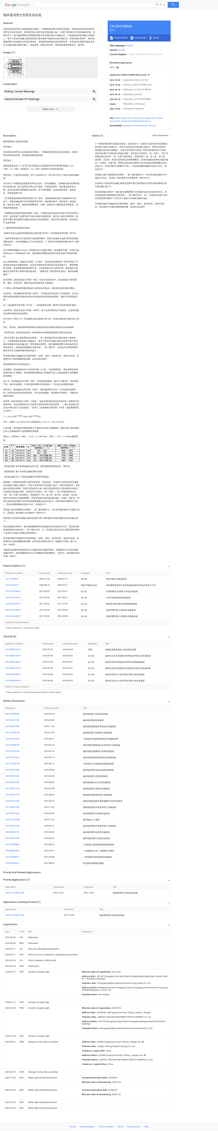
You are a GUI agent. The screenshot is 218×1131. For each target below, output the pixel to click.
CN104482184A (12, 662)
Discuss (152, 125)
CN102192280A (12, 591)
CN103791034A (12, 751)
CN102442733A (12, 610)
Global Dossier (140, 125)
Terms (120, 1126)
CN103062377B (12, 832)
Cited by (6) (138, 118)
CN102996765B (12, 813)
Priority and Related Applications (136, 121)
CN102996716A (12, 826)
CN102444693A (12, 616)
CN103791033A (12, 757)
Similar (155, 38)
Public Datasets (106, 1126)
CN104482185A (12, 655)
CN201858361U (12, 857)
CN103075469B (12, 739)
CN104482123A (12, 668)
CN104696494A (12, 680)
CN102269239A (12, 603)
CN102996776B (12, 838)
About (73, 1126)
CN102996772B (12, 782)
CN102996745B (12, 726)
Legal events (150, 118)
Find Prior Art (140, 38)
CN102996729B (12, 776)
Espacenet (128, 125)
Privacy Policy (133, 1126)
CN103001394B (12, 770)
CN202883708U (12, 850)
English (129, 45)
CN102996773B (12, 788)
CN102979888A (12, 844)
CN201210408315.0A (14, 893)
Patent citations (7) (123, 118)
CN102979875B (12, 732)
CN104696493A (12, 674)
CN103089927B (12, 745)
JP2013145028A (12, 819)
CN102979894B (12, 714)
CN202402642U (12, 863)
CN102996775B (12, 720)
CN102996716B (12, 807)
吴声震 (121, 50)
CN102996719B (12, 794)
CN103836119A (12, 649)
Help (146, 1126)
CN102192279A (12, 597)
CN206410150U (12, 801)
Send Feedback (87, 1126)
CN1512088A (11, 579)
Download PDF (120, 38)
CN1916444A (11, 585)
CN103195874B (12, 763)
